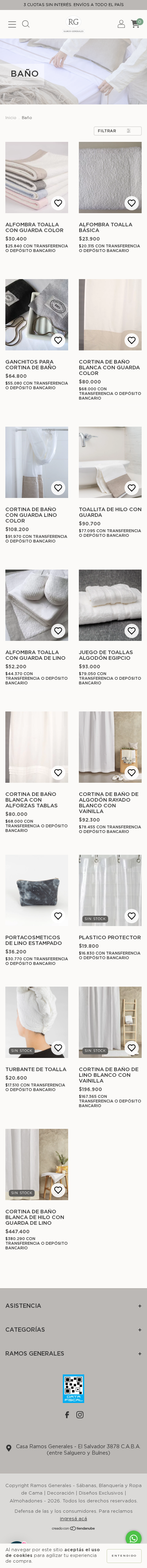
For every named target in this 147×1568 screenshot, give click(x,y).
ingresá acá (73, 1519)
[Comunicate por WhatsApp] (134, 1539)
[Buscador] (26, 25)
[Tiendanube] (73, 1529)
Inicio (10, 118)
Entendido (124, 1555)
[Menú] (12, 25)
